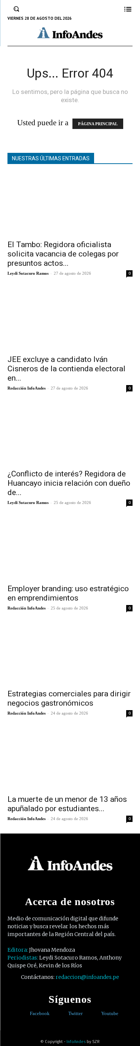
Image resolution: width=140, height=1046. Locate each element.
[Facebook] (24, 1013)
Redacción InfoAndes (26, 388)
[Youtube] (95, 1013)
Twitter (75, 1013)
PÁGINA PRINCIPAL (98, 124)
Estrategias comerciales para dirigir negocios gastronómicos (69, 698)
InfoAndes (75, 1041)
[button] (16, 9)
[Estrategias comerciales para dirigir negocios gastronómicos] (70, 653)
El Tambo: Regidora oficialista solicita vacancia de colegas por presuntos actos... (63, 254)
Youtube (109, 1013)
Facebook (40, 1013)
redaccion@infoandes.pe (87, 977)
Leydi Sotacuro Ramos (28, 273)
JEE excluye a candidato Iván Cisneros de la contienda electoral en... (66, 368)
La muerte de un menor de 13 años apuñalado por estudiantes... (67, 804)
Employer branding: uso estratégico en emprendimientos (68, 593)
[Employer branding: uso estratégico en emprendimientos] (70, 548)
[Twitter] (62, 1013)
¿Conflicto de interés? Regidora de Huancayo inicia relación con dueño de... (68, 483)
